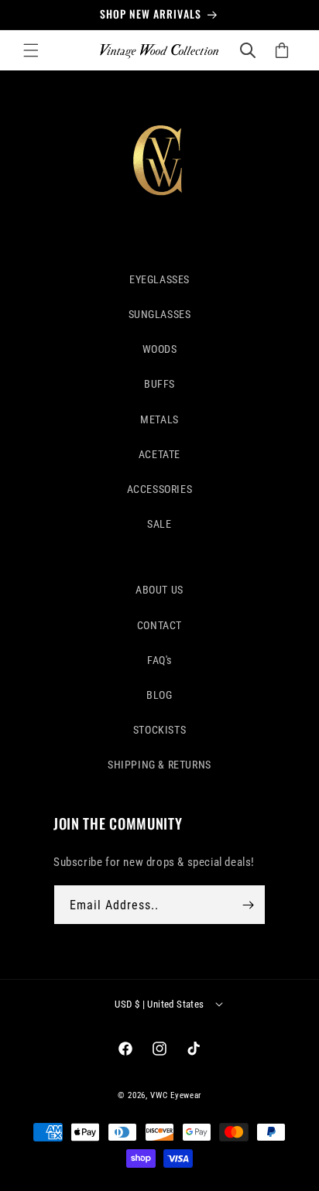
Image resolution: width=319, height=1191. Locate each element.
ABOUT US (159, 590)
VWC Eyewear (175, 1095)
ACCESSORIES (160, 489)
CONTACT (159, 625)
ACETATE (159, 454)
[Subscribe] (248, 905)
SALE (159, 524)
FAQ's (159, 660)
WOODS (159, 349)
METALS (159, 419)
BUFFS (159, 384)
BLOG (159, 695)
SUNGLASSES (160, 314)
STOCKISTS (159, 730)
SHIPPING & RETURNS (159, 764)
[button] (31, 50)
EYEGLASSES (159, 279)
